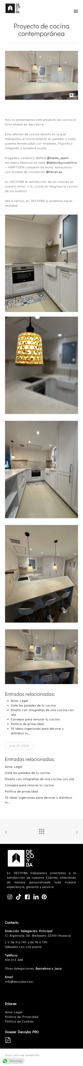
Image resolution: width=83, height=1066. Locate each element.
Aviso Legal (13, 1012)
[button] (76, 11)
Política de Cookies (19, 1021)
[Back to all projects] (41, 830)
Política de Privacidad (21, 1017)
